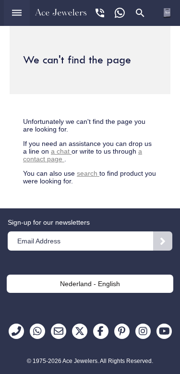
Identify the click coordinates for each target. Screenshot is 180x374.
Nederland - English (90, 284)
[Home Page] (61, 12)
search (88, 173)
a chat (61, 151)
